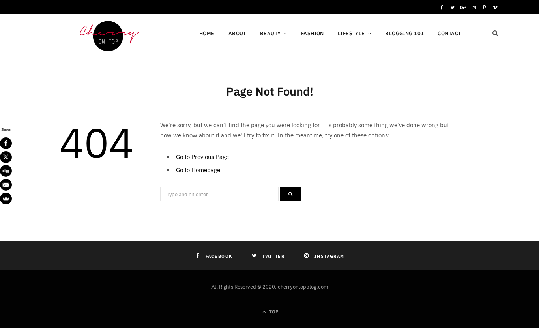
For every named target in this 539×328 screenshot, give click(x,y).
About (237, 33)
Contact (449, 33)
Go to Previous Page (202, 156)
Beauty (270, 33)
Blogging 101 (404, 33)
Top (273, 311)
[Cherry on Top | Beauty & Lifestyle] (106, 34)
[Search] (495, 33)
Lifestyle (351, 33)
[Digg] (6, 171)
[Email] (6, 185)
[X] (6, 157)
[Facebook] (6, 143)
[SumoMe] (6, 198)
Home (207, 33)
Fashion (312, 33)
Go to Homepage (198, 169)
